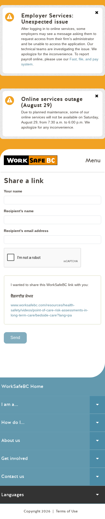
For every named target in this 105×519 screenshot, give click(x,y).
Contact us (12, 476)
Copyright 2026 (37, 511)
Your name (13, 191)
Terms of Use (67, 511)
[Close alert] (97, 13)
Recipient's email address (26, 231)
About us (10, 440)
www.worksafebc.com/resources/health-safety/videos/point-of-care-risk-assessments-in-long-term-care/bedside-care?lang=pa (49, 310)
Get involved (14, 458)
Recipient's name (19, 211)
